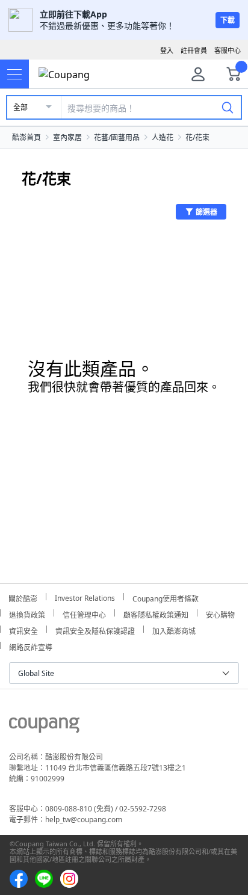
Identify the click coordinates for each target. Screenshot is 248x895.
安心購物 (220, 613)
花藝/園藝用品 (117, 137)
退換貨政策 (27, 613)
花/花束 (197, 137)
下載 (227, 20)
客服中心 (227, 50)
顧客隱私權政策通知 (155, 613)
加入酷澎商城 (174, 629)
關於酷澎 (22, 597)
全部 (20, 107)
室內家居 (67, 137)
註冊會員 (194, 50)
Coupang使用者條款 (165, 597)
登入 (166, 50)
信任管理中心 (84, 613)
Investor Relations (85, 596)
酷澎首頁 (26, 137)
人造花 (162, 137)
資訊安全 (23, 629)
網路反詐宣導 (30, 645)
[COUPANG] (44, 727)
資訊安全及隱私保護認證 (95, 629)
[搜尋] (228, 107)
